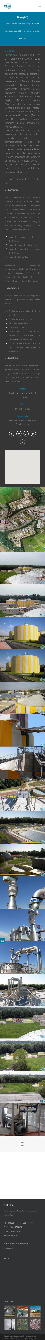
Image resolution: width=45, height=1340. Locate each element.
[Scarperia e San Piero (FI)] (22, 1312)
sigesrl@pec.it (12, 1235)
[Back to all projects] (22, 1143)
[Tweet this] (19, 433)
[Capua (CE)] (10, 1324)
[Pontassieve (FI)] (35, 1312)
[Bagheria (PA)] (35, 1324)
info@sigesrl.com (15, 1231)
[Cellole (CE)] (22, 1324)
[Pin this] (22, 442)
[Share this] (11, 433)
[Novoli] (10, 1312)
